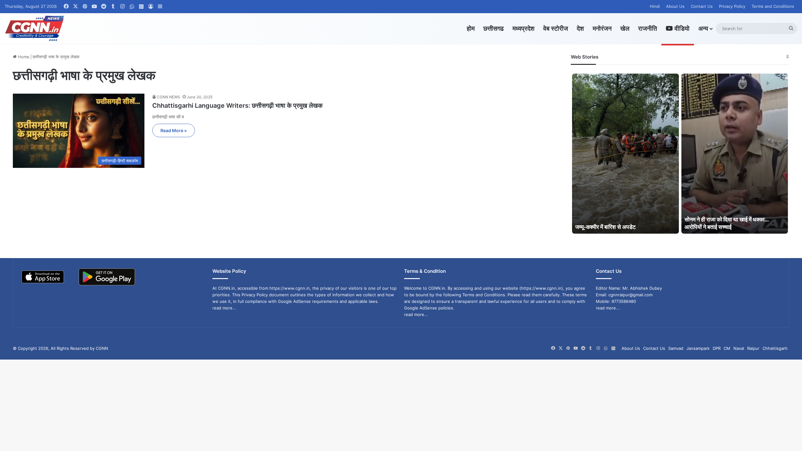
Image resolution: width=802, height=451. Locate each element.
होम (471, 28)
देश (580, 28)
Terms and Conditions (773, 6)
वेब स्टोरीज (555, 28)
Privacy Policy (732, 6)
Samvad (675, 348)
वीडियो (681, 28)
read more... (224, 307)
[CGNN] (35, 28)
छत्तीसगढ (493, 28)
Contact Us (702, 6)
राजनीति (647, 28)
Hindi (655, 6)
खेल (624, 28)
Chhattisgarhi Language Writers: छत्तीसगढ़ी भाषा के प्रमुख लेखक (237, 105)
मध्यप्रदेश (523, 28)
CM (727, 348)
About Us (675, 6)
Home (23, 56)
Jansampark (698, 348)
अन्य (703, 28)
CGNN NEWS (168, 97)
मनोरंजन (602, 28)
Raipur (753, 348)
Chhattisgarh (775, 348)
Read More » (173, 130)
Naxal (738, 348)
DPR (717, 348)
